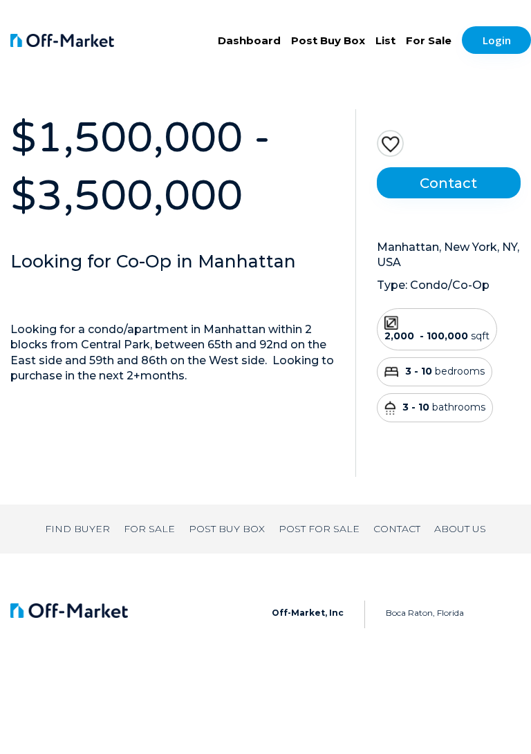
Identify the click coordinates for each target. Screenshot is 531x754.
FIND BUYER (77, 528)
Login (497, 40)
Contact (448, 183)
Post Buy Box (328, 40)
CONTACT (396, 528)
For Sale (428, 40)
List (385, 40)
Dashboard (249, 40)
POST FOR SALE (319, 528)
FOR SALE (149, 528)
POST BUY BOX (227, 528)
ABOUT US (460, 528)
